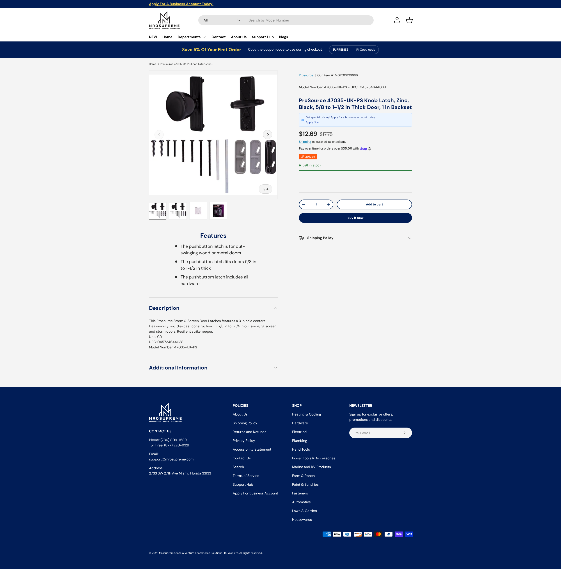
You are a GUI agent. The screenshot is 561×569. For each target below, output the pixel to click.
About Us (239, 37)
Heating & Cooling (306, 414)
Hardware (300, 423)
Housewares (302, 519)
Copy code (367, 50)
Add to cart (374, 204)
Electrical (299, 432)
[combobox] (286, 20)
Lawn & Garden (304, 510)
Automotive (301, 502)
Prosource (306, 75)
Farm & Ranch (303, 475)
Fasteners (300, 493)
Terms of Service (246, 475)
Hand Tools (301, 449)
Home (167, 37)
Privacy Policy (244, 440)
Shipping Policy (245, 423)
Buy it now (356, 218)
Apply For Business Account (255, 493)
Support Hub (263, 37)
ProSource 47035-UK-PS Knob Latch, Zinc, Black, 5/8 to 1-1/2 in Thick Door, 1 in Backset (186, 64)
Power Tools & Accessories (313, 458)
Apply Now (312, 122)
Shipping (305, 142)
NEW (153, 37)
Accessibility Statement (252, 449)
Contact (218, 37)
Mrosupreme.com (170, 553)
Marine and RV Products (311, 467)
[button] (409, 20)
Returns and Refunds (249, 432)
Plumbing (299, 440)
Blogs (283, 37)
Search (238, 467)
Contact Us (242, 458)
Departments (189, 37)
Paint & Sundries (305, 484)
